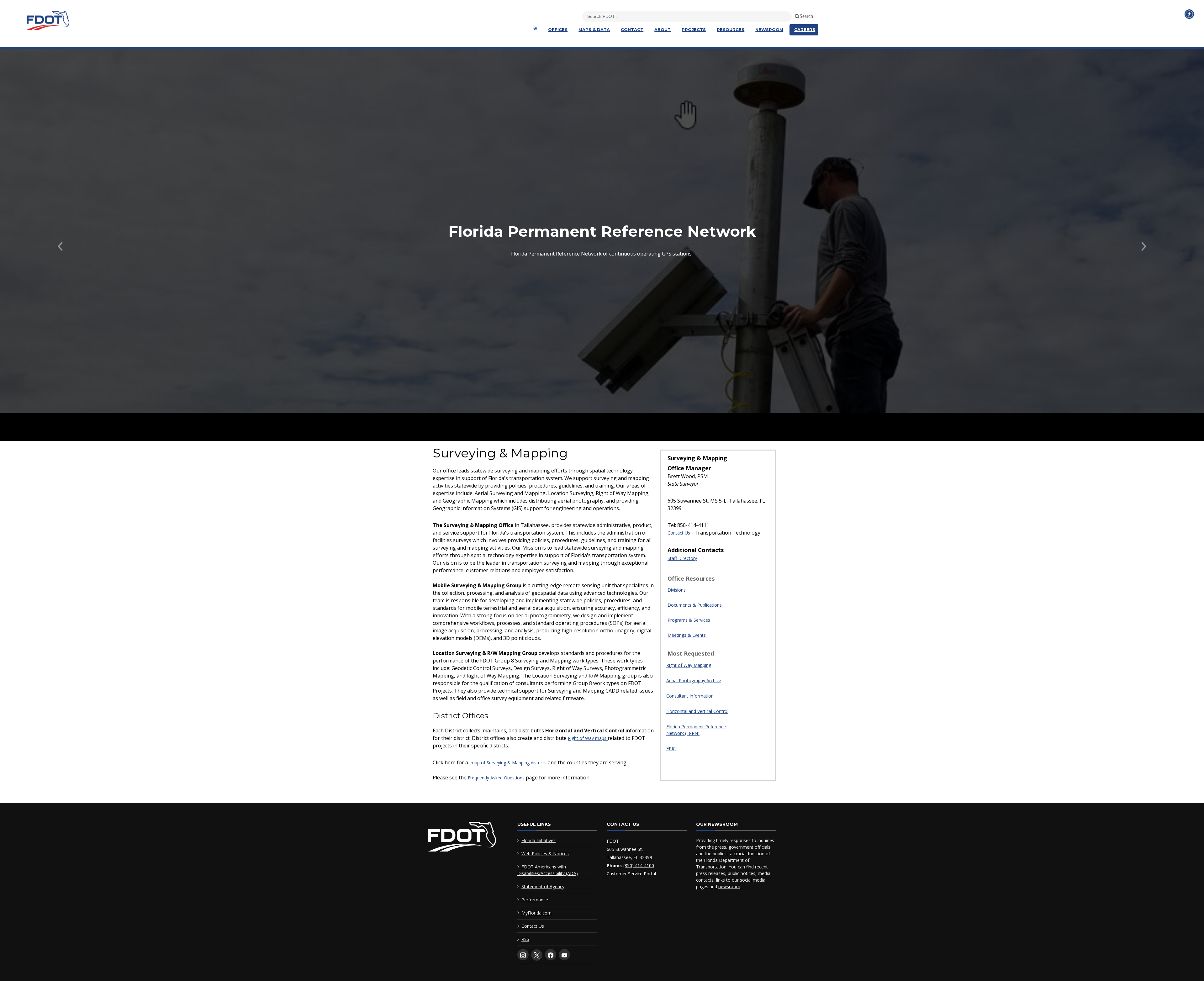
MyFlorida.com (536, 913)
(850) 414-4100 (638, 865)
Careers (804, 29)
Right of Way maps (588, 738)
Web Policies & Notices (545, 854)
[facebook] (550, 954)
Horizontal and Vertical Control (697, 711)
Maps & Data (594, 29)
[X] (536, 955)
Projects (694, 29)
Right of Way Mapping (688, 665)
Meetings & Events (687, 635)
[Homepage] (534, 28)
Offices (558, 29)
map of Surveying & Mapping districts (509, 763)
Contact (632, 29)
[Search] (796, 15)
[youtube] (564, 954)
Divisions (677, 590)
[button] (60, 245)
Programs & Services (689, 620)
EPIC (671, 749)
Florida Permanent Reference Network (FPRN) (696, 730)
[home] (462, 838)
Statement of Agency (542, 886)
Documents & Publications (695, 605)
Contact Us (679, 533)
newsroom (729, 886)
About (662, 29)
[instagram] (523, 954)
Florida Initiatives (538, 840)
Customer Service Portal (631, 874)
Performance (534, 900)
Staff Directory (682, 558)
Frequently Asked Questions (496, 778)
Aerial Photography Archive (693, 680)
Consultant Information (690, 696)
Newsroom (769, 29)
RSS (525, 939)
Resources (730, 29)
